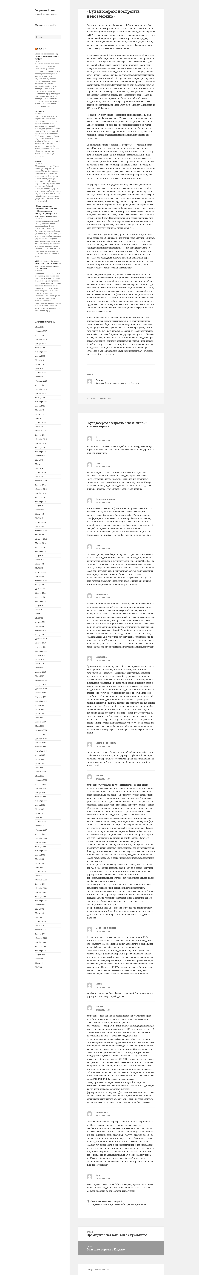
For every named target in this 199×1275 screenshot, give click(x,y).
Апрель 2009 (40, 722)
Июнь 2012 (39, 564)
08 (110, 398)
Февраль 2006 (41, 880)
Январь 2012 (40, 585)
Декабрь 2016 (41, 339)
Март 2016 (39, 377)
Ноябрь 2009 (40, 693)
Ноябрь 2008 (40, 742)
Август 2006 (40, 855)
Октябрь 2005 (41, 896)
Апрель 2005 (40, 921)
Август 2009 (40, 705)
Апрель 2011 (40, 622)
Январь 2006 (40, 884)
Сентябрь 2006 (41, 851)
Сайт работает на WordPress (98, 1269)
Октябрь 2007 (41, 797)
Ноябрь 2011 (40, 593)
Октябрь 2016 (41, 348)
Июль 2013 (39, 510)
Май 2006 (39, 867)
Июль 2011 (39, 609)
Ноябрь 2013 (40, 493)
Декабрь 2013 (41, 489)
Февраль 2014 (41, 481)
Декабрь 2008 (41, 738)
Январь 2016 (40, 385)
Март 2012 (39, 576)
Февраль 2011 (41, 630)
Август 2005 (40, 905)
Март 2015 (39, 427)
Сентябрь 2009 (41, 701)
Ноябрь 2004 (40, 942)
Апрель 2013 (40, 522)
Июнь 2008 (39, 763)
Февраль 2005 (41, 930)
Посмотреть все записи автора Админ (121, 383)
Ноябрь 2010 (40, 643)
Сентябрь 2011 (41, 601)
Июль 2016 (39, 360)
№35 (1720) (39, 111)
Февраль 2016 (41, 381)
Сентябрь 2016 (41, 352)
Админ (103, 398)
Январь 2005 (40, 934)
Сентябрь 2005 (41, 900)
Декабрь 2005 (41, 888)
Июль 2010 (39, 659)
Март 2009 (39, 726)
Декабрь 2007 (41, 788)
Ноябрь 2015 (40, 393)
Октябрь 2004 (41, 946)
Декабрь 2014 (41, 439)
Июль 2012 (39, 560)
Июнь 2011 (39, 614)
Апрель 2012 (40, 572)
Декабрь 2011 (41, 589)
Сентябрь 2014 (41, 451)
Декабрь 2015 (41, 389)
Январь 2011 (40, 634)
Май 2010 (39, 668)
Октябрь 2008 (41, 747)
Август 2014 (40, 456)
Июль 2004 (39, 959)
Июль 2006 (39, 859)
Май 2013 (39, 518)
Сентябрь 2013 (41, 501)
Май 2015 (39, 418)
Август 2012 (40, 555)
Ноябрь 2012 (40, 543)
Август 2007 (40, 805)
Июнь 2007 (39, 813)
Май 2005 (39, 917)
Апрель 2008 (40, 772)
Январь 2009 (40, 734)
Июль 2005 (39, 909)
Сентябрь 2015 (41, 402)
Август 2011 (40, 605)
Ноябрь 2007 (40, 792)
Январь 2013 (40, 535)
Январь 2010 (40, 684)
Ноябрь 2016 (40, 343)
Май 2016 (39, 368)
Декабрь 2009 (41, 688)
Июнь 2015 (39, 414)
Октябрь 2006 (41, 846)
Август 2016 (40, 356)
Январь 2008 (40, 784)
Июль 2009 (39, 709)
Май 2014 (39, 468)
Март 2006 (39, 876)
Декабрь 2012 (41, 539)
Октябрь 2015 (41, 397)
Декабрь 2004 (41, 938)
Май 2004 (39, 967)
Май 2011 (39, 618)
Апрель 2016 (40, 372)
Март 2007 (39, 826)
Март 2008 (39, 776)
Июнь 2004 (39, 963)
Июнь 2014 (39, 464)
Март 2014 (39, 476)
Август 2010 (40, 655)
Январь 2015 (40, 435)
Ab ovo (38, 161)
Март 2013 (39, 526)
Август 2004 (40, 955)
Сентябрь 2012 (41, 551)
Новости (41, 49)
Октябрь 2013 (41, 497)
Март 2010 (39, 676)
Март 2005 (39, 925)
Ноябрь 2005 (40, 892)
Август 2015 (40, 406)
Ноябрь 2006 (40, 842)
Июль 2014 (39, 460)
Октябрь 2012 (41, 547)
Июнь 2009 (39, 713)
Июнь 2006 (39, 863)
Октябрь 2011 (41, 597)
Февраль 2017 (41, 331)
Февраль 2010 (41, 680)
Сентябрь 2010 (41, 651)
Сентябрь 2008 (41, 751)
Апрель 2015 (40, 422)
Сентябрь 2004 (41, 950)
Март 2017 (39, 327)
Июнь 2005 (39, 913)
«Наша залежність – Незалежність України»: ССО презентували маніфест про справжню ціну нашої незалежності (46, 211)
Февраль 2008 (41, 780)
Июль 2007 (39, 809)
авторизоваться (139, 1204)
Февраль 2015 (41, 431)
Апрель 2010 (40, 672)
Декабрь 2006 (41, 838)
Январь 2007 (40, 834)
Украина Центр (46, 10)
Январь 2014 (40, 485)
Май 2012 (39, 568)
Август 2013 (40, 506)
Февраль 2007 (41, 830)
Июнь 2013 (39, 514)
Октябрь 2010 (41, 647)
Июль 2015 (39, 410)
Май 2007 (39, 817)
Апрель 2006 (40, 871)
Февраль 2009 (41, 730)
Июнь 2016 (39, 364)
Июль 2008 (39, 759)
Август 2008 (40, 755)
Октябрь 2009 (41, 697)
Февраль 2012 (41, 580)
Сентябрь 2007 (41, 801)
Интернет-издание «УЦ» (45, 25)
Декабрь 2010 (41, 639)
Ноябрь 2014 (40, 443)
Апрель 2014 (40, 472)
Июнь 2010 (39, 663)
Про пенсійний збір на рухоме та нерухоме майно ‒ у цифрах (48, 56)
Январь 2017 (40, 335)
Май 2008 (39, 767)
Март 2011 (39, 626)
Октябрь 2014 (41, 447)
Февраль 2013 (41, 530)
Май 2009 (39, 718)
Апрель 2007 (40, 821)
